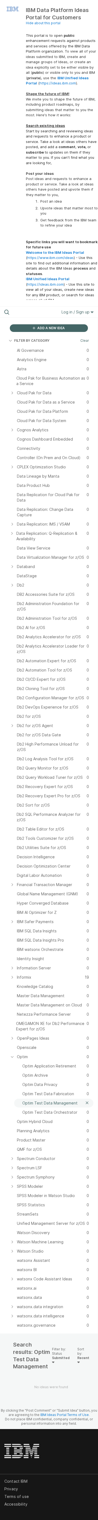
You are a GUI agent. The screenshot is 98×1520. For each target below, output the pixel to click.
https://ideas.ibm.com (57, 83)
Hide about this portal (43, 23)
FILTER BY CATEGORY (32, 340)
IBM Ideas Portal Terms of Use (64, 1415)
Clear (84, 340)
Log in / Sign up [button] (76, 312)
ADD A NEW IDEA (50, 328)
